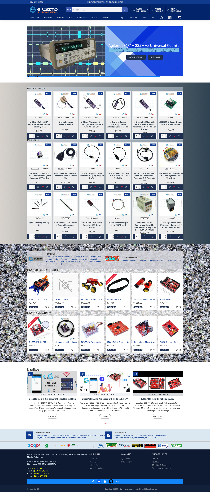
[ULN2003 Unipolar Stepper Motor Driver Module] (171, 104)
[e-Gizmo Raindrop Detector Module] (66, 104)
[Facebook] (92, 481)
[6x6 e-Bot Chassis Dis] (66, 285)
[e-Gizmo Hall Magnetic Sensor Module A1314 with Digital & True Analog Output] (145, 104)
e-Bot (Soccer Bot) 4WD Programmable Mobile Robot (40, 299)
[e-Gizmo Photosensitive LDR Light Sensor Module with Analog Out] (92, 104)
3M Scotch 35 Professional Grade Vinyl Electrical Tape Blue (171, 175)
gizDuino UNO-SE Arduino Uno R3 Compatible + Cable (66, 342)
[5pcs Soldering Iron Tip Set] (39, 204)
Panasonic (35, 169)
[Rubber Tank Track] (118, 285)
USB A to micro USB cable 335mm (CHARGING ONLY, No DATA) (118, 175)
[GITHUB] (111, 481)
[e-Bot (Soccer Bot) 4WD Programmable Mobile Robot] (39, 285)
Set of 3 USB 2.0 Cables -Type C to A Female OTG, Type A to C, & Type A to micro (144, 177)
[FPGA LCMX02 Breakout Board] (118, 328)
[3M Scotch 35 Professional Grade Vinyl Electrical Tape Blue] (171, 155)
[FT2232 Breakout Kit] (170, 328)
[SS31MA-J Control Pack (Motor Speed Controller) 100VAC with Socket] (171, 204)
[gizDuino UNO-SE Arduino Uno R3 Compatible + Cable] (66, 328)
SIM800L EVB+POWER (37, 342)
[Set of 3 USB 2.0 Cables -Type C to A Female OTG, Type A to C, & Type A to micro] (145, 155)
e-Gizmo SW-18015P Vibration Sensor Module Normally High (39, 124)
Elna (87, 218)
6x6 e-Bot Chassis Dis (63, 299)
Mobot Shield (165, 299)
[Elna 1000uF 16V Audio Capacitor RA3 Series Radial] (92, 204)
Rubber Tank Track (114, 299)
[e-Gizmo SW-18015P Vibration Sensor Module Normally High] (39, 104)
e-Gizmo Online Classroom (52, 399)
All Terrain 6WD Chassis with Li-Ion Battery (92, 299)
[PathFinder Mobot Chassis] (144, 285)
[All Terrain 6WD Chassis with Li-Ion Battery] (92, 285)
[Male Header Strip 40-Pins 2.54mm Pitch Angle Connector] (66, 204)
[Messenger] (98, 481)
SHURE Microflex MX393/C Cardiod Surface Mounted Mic (65, 175)
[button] (180, 54)
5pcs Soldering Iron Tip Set (39, 224)
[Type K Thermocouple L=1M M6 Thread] (118, 204)
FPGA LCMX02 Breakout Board (118, 342)
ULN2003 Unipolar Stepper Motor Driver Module (171, 123)
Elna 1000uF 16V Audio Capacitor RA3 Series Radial (92, 225)
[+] (34, 135)
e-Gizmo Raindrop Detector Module (65, 123)
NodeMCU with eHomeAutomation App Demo (157, 399)
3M (166, 169)
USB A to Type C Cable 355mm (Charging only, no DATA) (92, 175)
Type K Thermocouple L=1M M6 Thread (118, 224)
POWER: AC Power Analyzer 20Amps (92, 342)
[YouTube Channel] (105, 481)
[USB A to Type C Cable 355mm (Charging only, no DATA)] (92, 155)
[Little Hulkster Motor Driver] (144, 328)
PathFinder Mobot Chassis (144, 299)
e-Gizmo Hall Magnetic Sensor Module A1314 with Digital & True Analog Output (144, 125)
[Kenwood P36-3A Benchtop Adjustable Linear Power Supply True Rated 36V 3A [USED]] (145, 204)
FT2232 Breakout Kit (168, 342)
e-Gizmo (61, 117)
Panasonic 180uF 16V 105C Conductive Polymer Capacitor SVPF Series (39, 175)
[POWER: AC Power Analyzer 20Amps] (92, 328)
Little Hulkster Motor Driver (144, 342)
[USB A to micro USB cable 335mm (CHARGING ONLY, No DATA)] (118, 155)
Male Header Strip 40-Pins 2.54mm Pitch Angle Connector (65, 225)
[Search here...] (125, 9)
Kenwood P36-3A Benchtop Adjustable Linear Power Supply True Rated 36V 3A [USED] (144, 226)
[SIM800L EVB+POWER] (39, 328)
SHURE (61, 169)
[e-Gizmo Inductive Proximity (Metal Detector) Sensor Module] (118, 104)
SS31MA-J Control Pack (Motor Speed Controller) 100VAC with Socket (171, 225)
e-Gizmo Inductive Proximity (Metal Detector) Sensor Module (118, 124)
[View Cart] (180, 17)
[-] (34, 137)
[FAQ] (117, 481)
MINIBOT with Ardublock (105, 399)
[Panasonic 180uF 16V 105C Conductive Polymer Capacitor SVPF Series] (39, 155)
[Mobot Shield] (170, 285)
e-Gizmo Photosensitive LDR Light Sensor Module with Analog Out (92, 124)
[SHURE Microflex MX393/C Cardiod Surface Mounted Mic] (66, 155)
